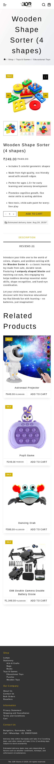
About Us (7, 691)
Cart (5, 718)
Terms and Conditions (14, 716)
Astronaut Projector (27, 387)
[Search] (43, 4)
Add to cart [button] (39, 394)
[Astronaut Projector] (27, 359)
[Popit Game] (27, 427)
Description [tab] (27, 237)
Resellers (8, 699)
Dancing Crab (27, 523)
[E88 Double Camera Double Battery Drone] (27, 562)
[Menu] (4, 4)
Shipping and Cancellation (16, 713)
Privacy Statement (12, 710)
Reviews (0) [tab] (27, 246)
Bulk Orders (9, 696)
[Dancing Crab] (27, 494)
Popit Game (27, 455)
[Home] (5, 60)
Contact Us (8, 694)
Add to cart (34, 214)
